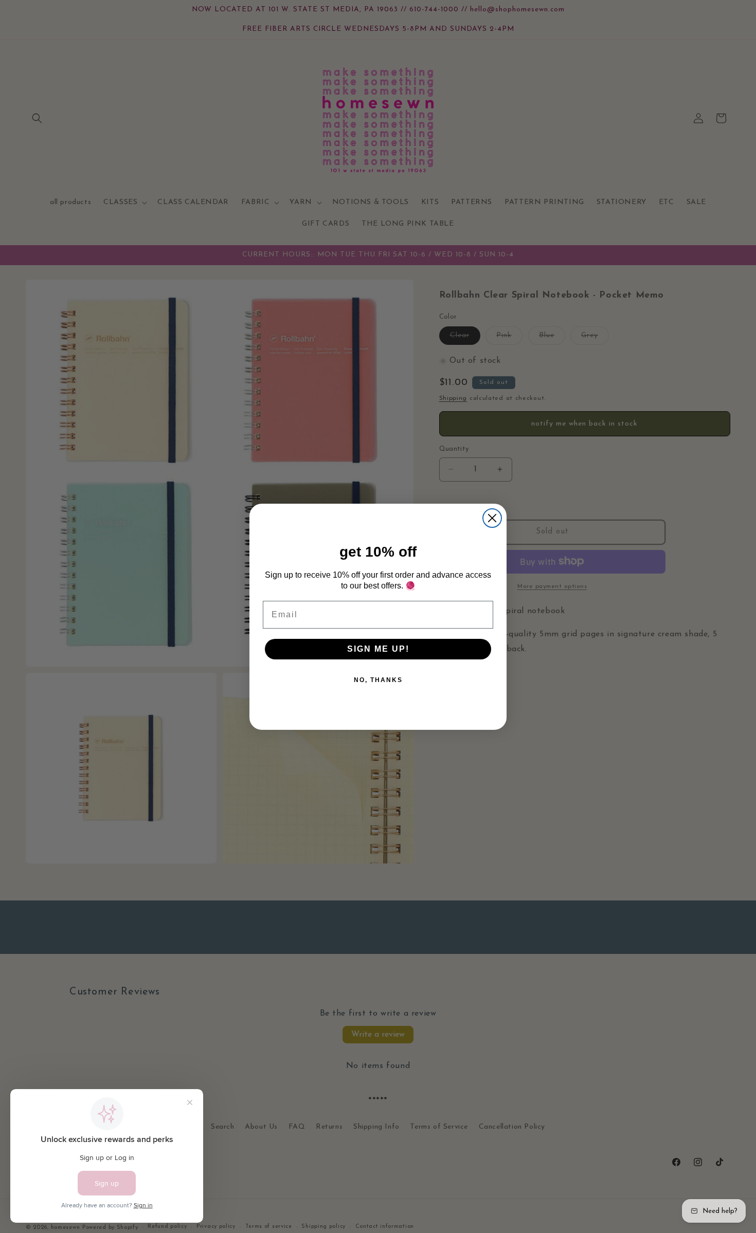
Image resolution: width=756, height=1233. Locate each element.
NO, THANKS (378, 679)
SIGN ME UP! (378, 648)
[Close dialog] (492, 518)
